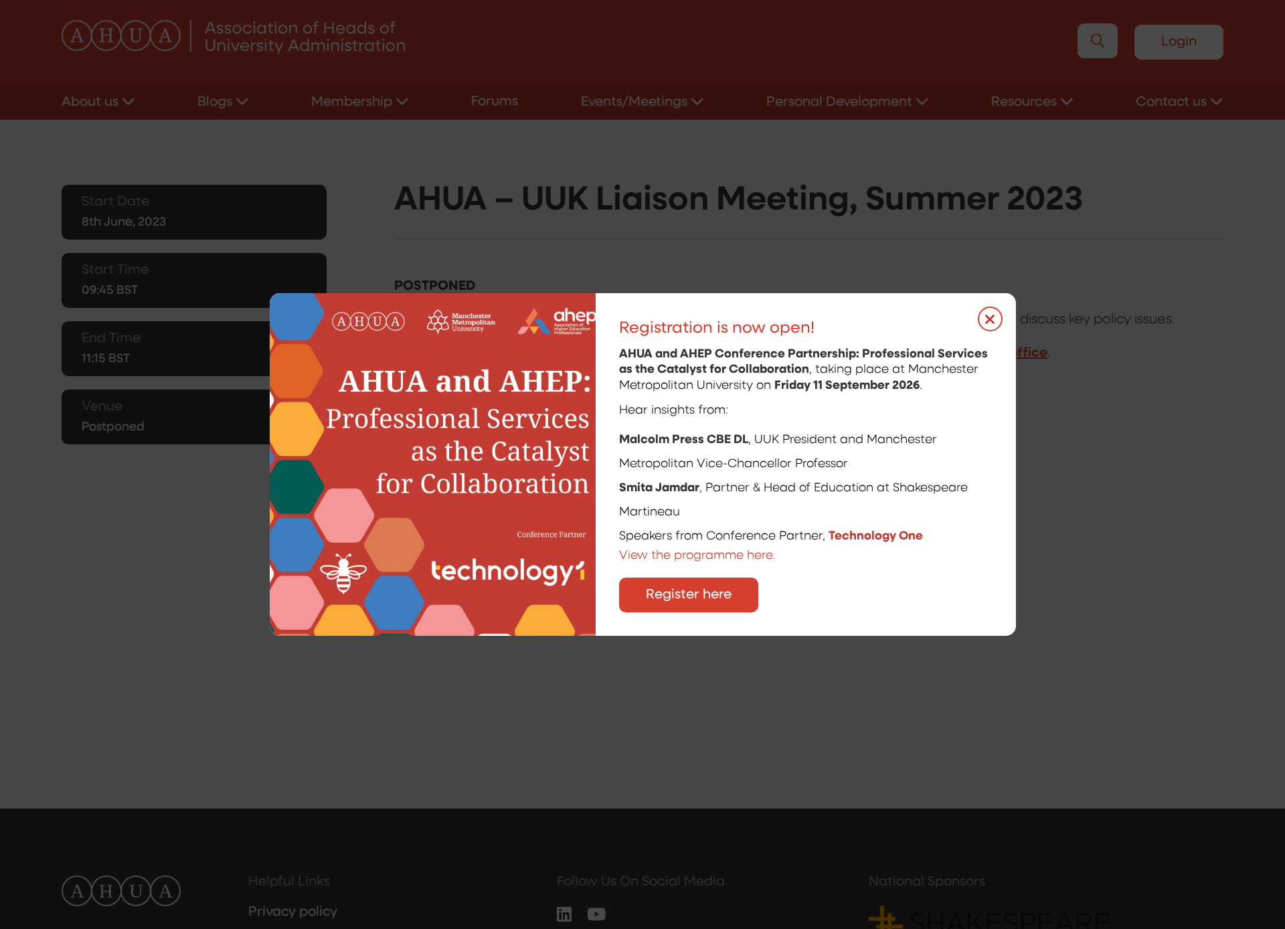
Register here (689, 595)
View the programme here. (699, 556)
